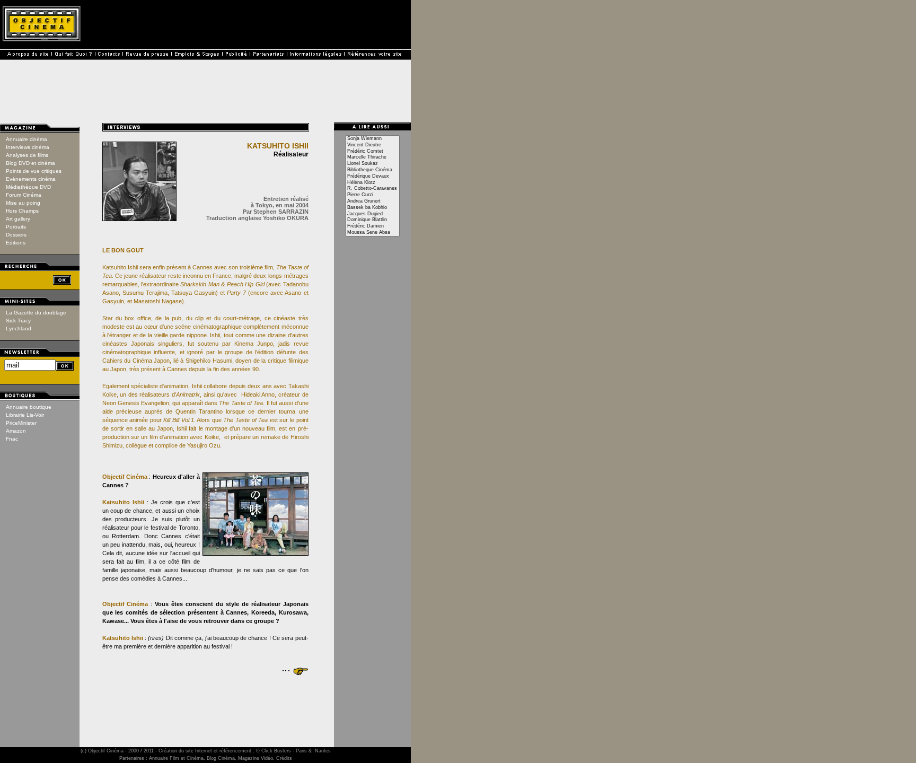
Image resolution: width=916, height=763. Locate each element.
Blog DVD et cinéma (30, 163)
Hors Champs (22, 211)
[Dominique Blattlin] (372, 220)
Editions (15, 242)
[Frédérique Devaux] (372, 176)
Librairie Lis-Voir (25, 415)
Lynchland (18, 328)
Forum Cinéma (23, 195)
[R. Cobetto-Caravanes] (372, 189)
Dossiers (16, 235)
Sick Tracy (18, 320)
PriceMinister (21, 423)
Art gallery (18, 219)
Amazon (16, 431)
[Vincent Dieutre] (372, 145)
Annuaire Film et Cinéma (176, 758)
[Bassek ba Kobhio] (372, 208)
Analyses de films (27, 155)
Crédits (284, 758)
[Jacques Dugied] (372, 214)
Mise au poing (23, 203)
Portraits (16, 227)
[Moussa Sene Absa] (372, 233)
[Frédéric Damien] (372, 226)
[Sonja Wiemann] (372, 139)
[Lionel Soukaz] (372, 164)
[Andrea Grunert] (372, 201)
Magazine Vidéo (255, 758)
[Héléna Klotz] (372, 183)
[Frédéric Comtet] (372, 151)
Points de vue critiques (33, 171)
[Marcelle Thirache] (372, 157)
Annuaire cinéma (26, 139)
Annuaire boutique (28, 407)
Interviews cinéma (27, 147)
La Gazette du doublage (36, 312)
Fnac (12, 439)
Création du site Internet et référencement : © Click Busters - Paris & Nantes (244, 750)
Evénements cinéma (31, 179)
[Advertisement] (206, 702)
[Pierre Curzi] (372, 195)
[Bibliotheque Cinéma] (372, 170)
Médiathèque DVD (28, 187)
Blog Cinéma (221, 758)
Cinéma (115, 750)
